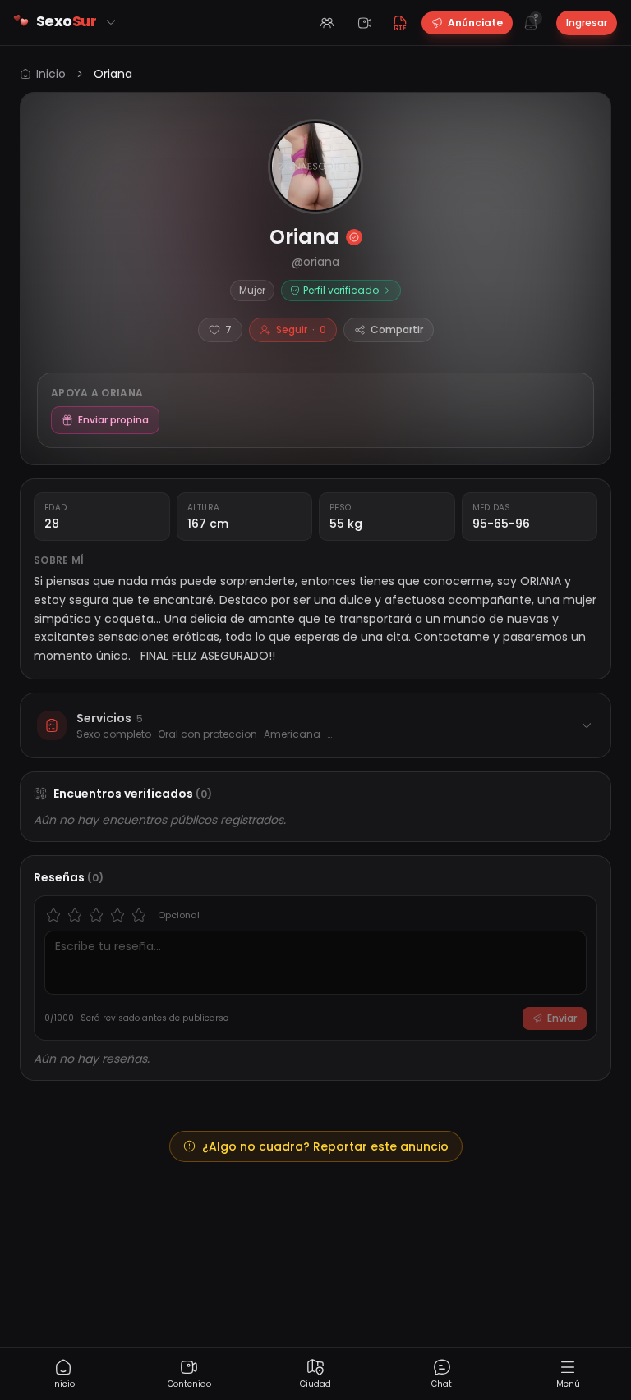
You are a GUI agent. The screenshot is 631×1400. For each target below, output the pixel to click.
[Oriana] (315, 166)
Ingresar (586, 23)
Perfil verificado (341, 290)
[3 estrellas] (96, 915)
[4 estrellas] (117, 915)
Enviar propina (113, 420)
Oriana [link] (113, 74)
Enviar (562, 1018)
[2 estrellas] (75, 915)
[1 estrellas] (53, 915)
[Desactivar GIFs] (400, 23)
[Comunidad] (327, 23)
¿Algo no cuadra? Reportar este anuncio (325, 1146)
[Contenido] (365, 23)
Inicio (51, 74)
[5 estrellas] (139, 915)
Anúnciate (475, 23)
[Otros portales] (110, 22)
